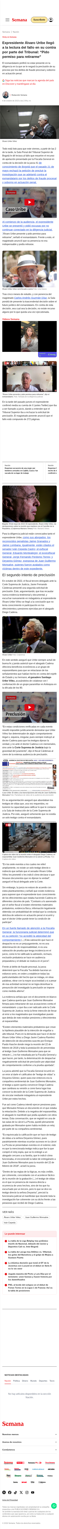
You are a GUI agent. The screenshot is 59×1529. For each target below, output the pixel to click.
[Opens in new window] (9, 1492)
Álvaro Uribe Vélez (12, 1217)
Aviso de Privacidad (13, 1500)
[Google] (4, 1492)
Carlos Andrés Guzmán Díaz (30, 297)
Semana (6, 32)
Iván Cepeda (9, 1222)
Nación (16, 32)
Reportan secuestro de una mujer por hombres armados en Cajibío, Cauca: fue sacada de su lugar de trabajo (21, 470)
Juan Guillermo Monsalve (36, 1217)
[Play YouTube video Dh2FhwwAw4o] (29, 202)
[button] (29, 202)
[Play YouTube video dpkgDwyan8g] (29, 707)
